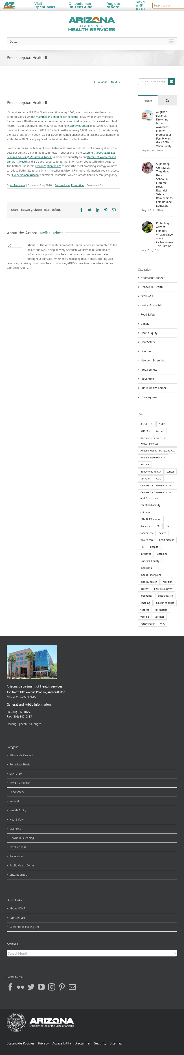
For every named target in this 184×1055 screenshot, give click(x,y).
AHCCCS (145, 431)
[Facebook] (10, 987)
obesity (144, 588)
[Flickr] (20, 987)
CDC (158, 478)
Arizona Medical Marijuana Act (157, 450)
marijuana (146, 567)
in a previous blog (78, 126)
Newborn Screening (153, 360)
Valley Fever (147, 623)
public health (165, 595)
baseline (88, 153)
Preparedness (62, 185)
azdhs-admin (17, 185)
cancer (170, 471)
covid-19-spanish (151, 305)
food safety (146, 533)
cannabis (145, 478)
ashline (144, 464)
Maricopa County (149, 561)
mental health (148, 581)
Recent (148, 100)
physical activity (163, 588)
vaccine (144, 616)
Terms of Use (17, 918)
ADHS (162, 423)
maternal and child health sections (57, 117)
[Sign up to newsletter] (171, 81)
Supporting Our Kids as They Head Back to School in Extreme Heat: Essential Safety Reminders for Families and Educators (164, 185)
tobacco (144, 609)
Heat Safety (148, 342)
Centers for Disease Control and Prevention (156, 495)
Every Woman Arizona (25, 175)
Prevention (77, 185)
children (145, 512)
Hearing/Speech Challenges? (24, 724)
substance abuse (165, 602)
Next (114, 82)
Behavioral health (150, 471)
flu (167, 526)
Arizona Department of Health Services (153, 440)
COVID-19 (147, 296)
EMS (158, 526)
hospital (154, 546)
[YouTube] (41, 987)
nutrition (168, 581)
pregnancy (146, 595)
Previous (102, 82)
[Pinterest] (62, 987)
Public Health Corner (153, 388)
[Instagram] (51, 987)
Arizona (160, 431)
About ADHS (17, 908)
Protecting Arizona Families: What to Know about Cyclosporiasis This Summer (164, 234)
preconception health (48, 166)
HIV (142, 546)
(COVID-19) (146, 423)
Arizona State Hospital (153, 457)
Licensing (146, 351)
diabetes (145, 526)
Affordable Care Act (152, 278)
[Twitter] (31, 987)
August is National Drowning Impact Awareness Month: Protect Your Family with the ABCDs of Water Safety (164, 129)
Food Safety (148, 314)
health (162, 533)
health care (146, 539)
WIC (162, 623)
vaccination (161, 609)
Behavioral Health (152, 287)
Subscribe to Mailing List (24, 927)
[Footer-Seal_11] (40, 1014)
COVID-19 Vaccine (150, 519)
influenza (145, 553)
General (145, 324)
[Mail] (72, 987)
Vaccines (159, 616)
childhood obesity (150, 505)
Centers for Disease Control (156, 485)
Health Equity (149, 333)
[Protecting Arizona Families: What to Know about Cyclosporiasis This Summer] (147, 223)
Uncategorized (149, 397)
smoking (145, 602)
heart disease (166, 539)
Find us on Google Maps (21, 696)
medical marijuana (151, 574)
